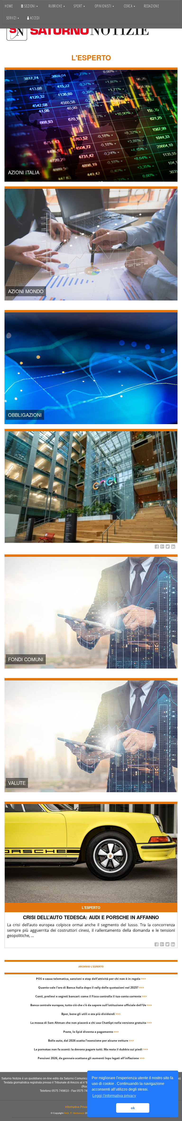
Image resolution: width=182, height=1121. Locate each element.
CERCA (128, 6)
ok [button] (133, 1108)
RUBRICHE (56, 6)
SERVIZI (12, 17)
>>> (143, 979)
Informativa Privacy (77, 1107)
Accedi (34, 17)
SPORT (78, 6)
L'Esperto (91, 907)
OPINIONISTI (103, 6)
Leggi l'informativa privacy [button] (114, 1096)
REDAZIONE (151, 6)
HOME (9, 6)
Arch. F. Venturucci (74, 1113)
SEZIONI (29, 6)
